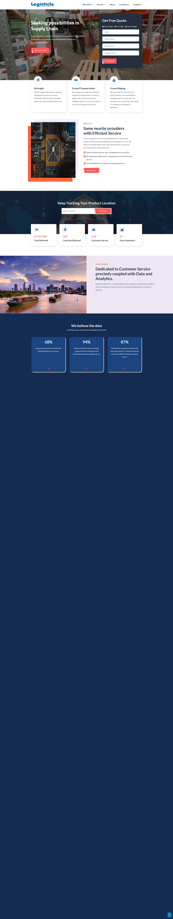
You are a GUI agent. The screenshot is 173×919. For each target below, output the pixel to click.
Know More (91, 170)
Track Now (103, 211)
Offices (112, 5)
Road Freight (108, 26)
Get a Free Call (40, 50)
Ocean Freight (132, 26)
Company (136, 5)
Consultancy (124, 5)
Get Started (109, 61)
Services (100, 5)
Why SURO (86, 5)
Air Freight (120, 26)
